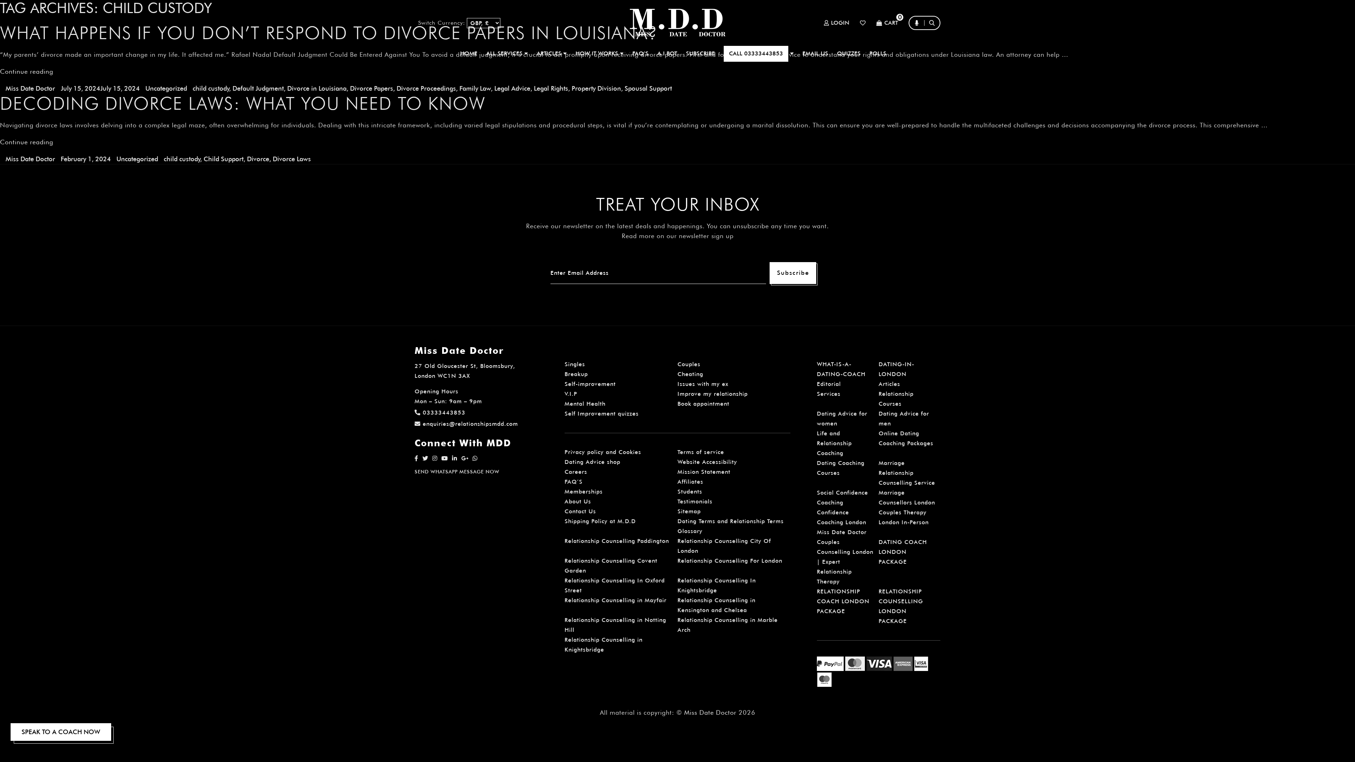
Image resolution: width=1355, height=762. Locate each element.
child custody (211, 88)
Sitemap (689, 511)
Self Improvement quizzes (602, 413)
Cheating (690, 374)
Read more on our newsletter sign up (678, 236)
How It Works (598, 53)
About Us (578, 501)
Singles (575, 364)
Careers (576, 471)
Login (840, 23)
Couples (689, 364)
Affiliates (690, 481)
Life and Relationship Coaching (834, 443)
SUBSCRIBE (700, 53)
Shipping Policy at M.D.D (600, 521)
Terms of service (701, 452)
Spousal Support (648, 88)
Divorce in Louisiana (317, 88)
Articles (889, 384)
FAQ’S (640, 53)
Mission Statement (704, 471)
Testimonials (695, 501)
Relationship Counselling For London (730, 560)
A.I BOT (667, 53)
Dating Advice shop (592, 462)
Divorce (258, 159)
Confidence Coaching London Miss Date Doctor (842, 522)
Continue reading (26, 142)
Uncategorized (166, 88)
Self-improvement (590, 384)
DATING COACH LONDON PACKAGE (903, 552)
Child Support (223, 159)
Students (690, 491)
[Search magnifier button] (934, 37)
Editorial (829, 384)
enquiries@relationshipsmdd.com (470, 424)
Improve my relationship (713, 394)
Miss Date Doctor (30, 88)
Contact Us (580, 511)
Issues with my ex (703, 384)
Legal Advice (512, 88)
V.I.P (571, 394)
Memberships (584, 491)
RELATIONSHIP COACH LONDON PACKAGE (843, 601)
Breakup (576, 374)
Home (468, 53)
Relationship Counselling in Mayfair (616, 600)
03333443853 (444, 412)
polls (877, 53)
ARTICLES (550, 53)
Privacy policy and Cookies (603, 452)
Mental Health (585, 403)
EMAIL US (815, 53)
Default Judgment (258, 88)
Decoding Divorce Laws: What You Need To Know (243, 103)
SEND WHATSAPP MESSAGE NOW (457, 471)
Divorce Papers (371, 88)
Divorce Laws (292, 159)
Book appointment (703, 403)
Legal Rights (551, 88)
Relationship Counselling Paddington (617, 541)
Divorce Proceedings (426, 88)
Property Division (596, 88)
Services (829, 394)
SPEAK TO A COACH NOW (61, 732)
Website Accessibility (707, 462)
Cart (891, 23)
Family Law (475, 88)
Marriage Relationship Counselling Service (907, 473)
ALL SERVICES (505, 53)
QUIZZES (849, 53)
